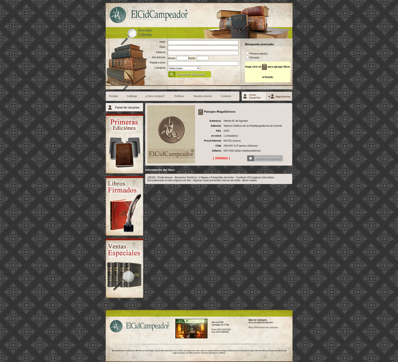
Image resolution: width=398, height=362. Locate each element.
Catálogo (132, 96)
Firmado (254, 57)
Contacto (226, 96)
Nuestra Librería (203, 96)
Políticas (179, 96)
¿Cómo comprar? (155, 96)
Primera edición (258, 53)
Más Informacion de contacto (263, 327)
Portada (113, 96)
